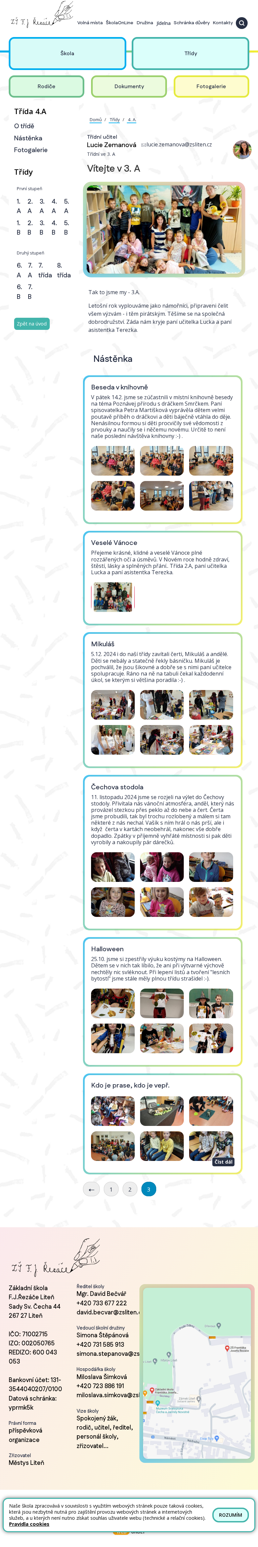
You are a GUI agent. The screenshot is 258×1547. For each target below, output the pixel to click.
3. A (42, 206)
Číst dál (223, 1162)
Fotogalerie (31, 150)
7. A (30, 270)
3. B (42, 228)
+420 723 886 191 (100, 1386)
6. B (19, 292)
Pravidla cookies (29, 1524)
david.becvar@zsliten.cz (111, 1312)
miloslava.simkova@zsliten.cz (118, 1395)
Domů (96, 119)
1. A (19, 206)
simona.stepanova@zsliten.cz (118, 1354)
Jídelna (164, 23)
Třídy (114, 119)
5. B (66, 228)
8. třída (64, 270)
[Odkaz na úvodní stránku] (41, 14)
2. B (30, 228)
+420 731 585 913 (100, 1345)
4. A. (131, 119)
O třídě (24, 126)
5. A (66, 206)
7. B (30, 292)
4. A (54, 206)
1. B (18, 228)
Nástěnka (28, 138)
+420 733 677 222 (102, 1303)
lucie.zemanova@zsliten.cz (179, 144)
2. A (30, 206)
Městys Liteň (26, 1463)
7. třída (45, 270)
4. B (54, 228)
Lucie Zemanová (111, 145)
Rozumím (230, 1515)
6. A (19, 270)
